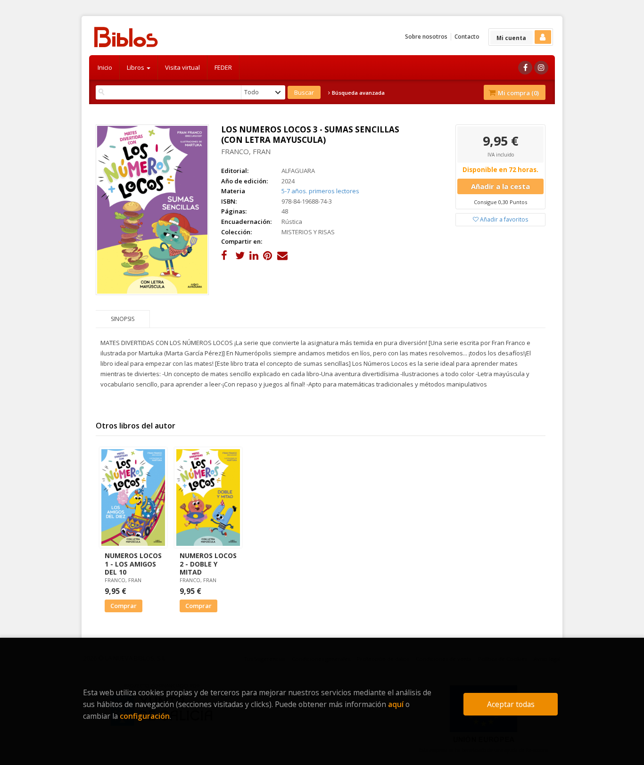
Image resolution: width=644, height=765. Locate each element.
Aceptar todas (511, 704)
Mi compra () (517, 93)
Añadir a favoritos (503, 219)
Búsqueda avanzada (357, 93)
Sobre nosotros (426, 37)
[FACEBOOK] (525, 67)
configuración (145, 716)
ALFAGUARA (298, 170)
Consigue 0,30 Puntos (500, 202)
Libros (136, 67)
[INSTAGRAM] (541, 67)
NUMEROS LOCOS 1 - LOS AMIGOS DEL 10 (133, 563)
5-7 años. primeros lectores (320, 191)
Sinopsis (122, 319)
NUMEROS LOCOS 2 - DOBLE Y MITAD (208, 563)
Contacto (466, 37)
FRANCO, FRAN (246, 151)
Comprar (123, 605)
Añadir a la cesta (500, 186)
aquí (396, 704)
